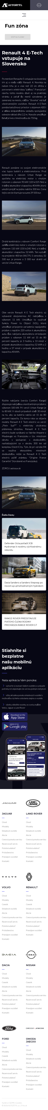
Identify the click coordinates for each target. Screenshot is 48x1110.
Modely (5, 826)
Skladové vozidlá (9, 831)
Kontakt (5, 861)
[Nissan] (39, 5)
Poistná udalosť (8, 848)
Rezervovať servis (10, 844)
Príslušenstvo (8, 852)
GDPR (11, 1103)
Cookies (19, 1103)
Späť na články (17, 37)
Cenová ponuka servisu (12, 839)
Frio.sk (24, 1105)
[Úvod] (9, 803)
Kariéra (5, 1103)
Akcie (4, 835)
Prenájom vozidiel (10, 857)
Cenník (5, 904)
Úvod (4, 822)
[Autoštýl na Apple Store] (24, 716)
